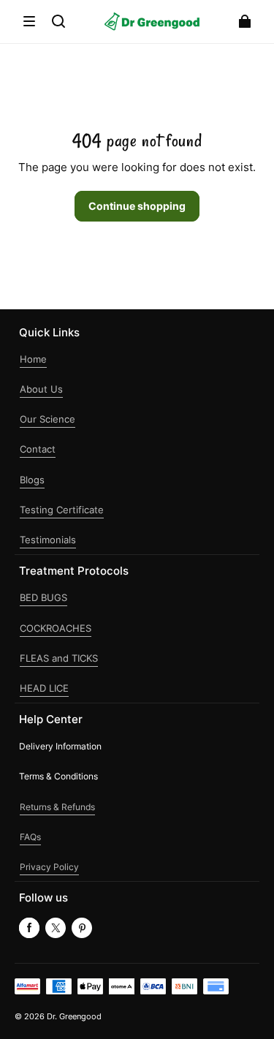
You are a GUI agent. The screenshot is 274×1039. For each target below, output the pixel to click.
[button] (29, 21)
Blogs (32, 480)
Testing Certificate (62, 510)
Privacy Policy (49, 866)
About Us (41, 389)
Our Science (47, 419)
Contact (38, 449)
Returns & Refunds (57, 806)
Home (33, 359)
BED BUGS (43, 597)
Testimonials (48, 539)
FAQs (30, 836)
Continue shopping (137, 206)
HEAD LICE (44, 688)
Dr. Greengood (74, 1016)
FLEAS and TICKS (59, 658)
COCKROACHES (55, 628)
